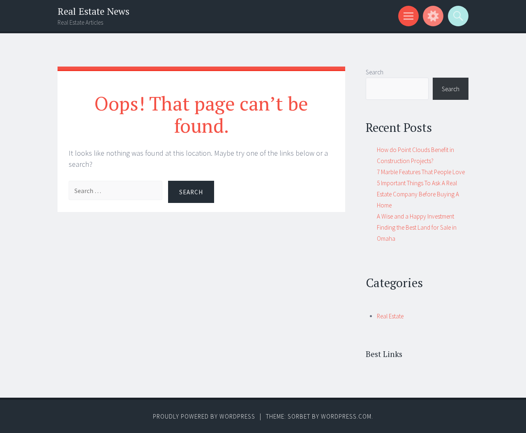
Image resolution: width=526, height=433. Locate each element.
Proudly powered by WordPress (204, 416)
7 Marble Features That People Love (421, 172)
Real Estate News (93, 11)
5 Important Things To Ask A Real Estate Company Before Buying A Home (418, 194)
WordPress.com (346, 416)
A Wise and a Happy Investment (415, 216)
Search (374, 72)
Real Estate (390, 316)
